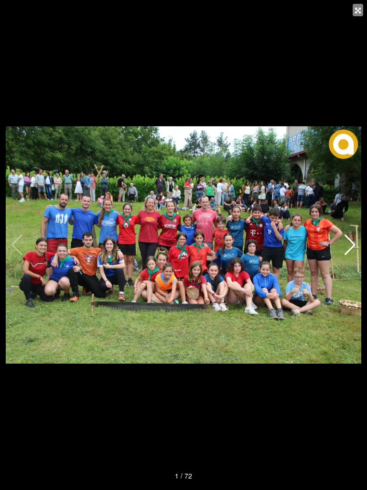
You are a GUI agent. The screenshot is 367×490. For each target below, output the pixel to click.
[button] (350, 245)
